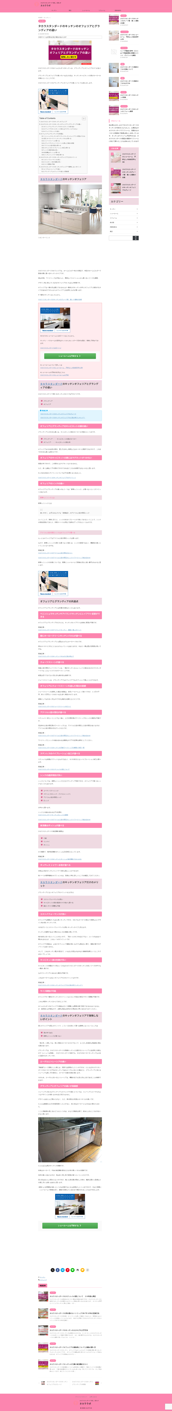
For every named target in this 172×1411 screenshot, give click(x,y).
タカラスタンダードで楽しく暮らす (89, 1400)
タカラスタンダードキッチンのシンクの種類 (53, 815)
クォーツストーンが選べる (52, 141)
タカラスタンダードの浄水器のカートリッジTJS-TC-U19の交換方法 (75, 1313)
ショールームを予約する (68, 356)
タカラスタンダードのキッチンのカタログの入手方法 (69, 1330)
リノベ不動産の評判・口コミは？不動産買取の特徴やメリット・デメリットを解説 (129, 53)
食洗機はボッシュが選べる (52, 152)
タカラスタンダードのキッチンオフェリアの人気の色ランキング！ (62, 418)
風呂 (70, 10)
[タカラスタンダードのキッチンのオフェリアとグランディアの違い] (63, 1270)
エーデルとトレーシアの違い (52, 169)
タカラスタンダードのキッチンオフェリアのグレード (58, 414)
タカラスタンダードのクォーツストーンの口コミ (54, 706)
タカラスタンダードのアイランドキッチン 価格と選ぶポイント (60, 630)
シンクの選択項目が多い (51, 150)
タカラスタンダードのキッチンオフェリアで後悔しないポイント (61, 167)
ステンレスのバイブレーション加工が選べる (57, 148)
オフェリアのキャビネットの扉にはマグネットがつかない (61, 129)
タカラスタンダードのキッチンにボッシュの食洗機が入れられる (60, 859)
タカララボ (45, 5)
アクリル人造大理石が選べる (52, 145)
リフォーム (102, 10)
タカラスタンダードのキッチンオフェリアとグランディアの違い (61, 124)
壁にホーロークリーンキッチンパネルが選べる (57, 138)
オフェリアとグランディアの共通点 (52, 134)
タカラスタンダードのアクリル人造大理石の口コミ (55, 553)
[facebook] (58, 1270)
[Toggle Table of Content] (83, 118)
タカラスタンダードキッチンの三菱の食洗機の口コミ (69, 1364)
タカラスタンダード (51, 179)
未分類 (112, 222)
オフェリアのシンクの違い (52, 131)
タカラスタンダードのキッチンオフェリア (54, 121)
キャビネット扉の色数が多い (52, 162)
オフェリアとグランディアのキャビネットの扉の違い (59, 126)
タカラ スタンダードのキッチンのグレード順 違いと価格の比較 (60, 299)
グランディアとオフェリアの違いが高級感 (56, 171)
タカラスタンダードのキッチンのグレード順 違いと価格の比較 (129, 21)
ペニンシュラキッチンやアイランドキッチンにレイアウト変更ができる (64, 136)
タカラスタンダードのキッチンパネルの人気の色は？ (56, 656)
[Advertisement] (70, 253)
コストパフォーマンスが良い (52, 159)
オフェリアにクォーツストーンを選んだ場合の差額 (59, 143)
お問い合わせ (93, 1397)
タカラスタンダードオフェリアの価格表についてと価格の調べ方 (73, 1347)
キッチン (54, 10)
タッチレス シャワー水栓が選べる (54, 154)
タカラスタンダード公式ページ (50, 348)
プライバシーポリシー (81, 1397)
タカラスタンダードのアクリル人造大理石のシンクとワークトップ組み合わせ (64, 558)
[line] (73, 1270)
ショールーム (86, 10)
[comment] (83, 1270)
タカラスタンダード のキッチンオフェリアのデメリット (57, 478)
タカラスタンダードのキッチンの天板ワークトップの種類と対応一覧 (61, 748)
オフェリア (43, 1280)
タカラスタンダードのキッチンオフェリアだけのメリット (59, 157)
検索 (136, 238)
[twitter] (53, 1270)
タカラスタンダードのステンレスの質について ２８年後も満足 (73, 1296)
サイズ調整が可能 (49, 164)
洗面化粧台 (118, 10)
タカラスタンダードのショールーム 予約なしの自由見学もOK (61, 368)
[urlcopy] (87, 1270)
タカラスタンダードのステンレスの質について (54, 769)
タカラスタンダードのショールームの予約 (54, 375)
